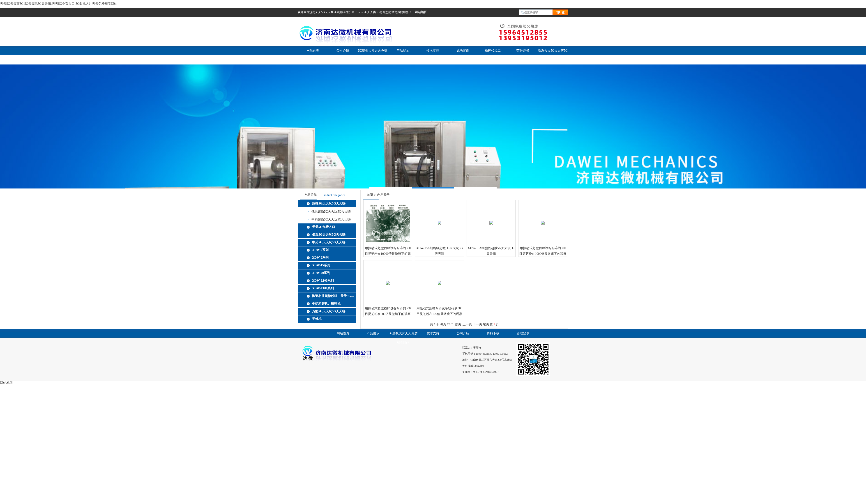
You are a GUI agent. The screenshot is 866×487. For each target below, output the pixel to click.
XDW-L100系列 (323, 280)
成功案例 (462, 50)
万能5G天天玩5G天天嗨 (328, 311)
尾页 (486, 324)
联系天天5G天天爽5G (553, 50)
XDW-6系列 (320, 257)
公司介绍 (342, 50)
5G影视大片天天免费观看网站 (403, 338)
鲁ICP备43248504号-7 (486, 372)
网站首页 (312, 50)
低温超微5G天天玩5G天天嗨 (331, 211)
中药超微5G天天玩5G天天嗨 (331, 219)
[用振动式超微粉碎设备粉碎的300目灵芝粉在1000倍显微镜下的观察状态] (543, 219)
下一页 (477, 324)
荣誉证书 (522, 50)
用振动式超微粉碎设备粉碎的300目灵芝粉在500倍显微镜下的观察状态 (388, 312)
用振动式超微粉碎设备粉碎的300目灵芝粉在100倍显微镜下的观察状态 (439, 312)
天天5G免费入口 (323, 227)
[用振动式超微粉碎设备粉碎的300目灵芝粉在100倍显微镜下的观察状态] (439, 279)
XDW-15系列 (321, 265)
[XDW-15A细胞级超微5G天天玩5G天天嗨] (439, 219)
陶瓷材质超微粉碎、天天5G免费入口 (333, 296)
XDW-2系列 (320, 250)
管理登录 (523, 333)
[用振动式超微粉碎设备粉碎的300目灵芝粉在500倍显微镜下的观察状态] (388, 279)
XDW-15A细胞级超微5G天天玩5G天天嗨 (439, 250)
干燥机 (317, 319)
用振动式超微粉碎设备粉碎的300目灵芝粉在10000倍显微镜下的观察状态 (388, 251)
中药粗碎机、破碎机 (326, 303)
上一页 (467, 324)
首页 (370, 195)
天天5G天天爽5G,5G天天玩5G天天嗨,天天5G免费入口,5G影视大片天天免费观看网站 (58, 3)
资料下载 (493, 333)
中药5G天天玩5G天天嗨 (328, 242)
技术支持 (432, 50)
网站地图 (421, 12)
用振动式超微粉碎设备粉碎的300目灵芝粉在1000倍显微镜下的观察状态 (543, 251)
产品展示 (402, 50)
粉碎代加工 (493, 50)
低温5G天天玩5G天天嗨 (328, 234)
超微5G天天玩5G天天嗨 (328, 203)
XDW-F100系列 (323, 288)
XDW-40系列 (321, 273)
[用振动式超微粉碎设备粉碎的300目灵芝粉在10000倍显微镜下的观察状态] (388, 219)
